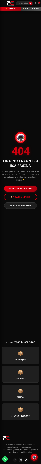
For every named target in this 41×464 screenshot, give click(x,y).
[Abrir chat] (34, 457)
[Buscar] (30, 3)
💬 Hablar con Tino (20, 205)
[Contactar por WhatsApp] (5, 459)
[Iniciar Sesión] (35, 3)
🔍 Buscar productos (20, 188)
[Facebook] (15, 460)
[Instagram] (20, 460)
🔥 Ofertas (10, 8)
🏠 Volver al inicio (20, 197)
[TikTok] (26, 460)
